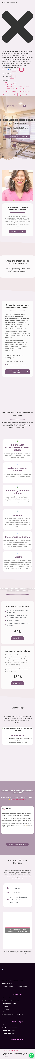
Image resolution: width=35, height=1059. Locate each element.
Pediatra (17, 557)
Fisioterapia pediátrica (17, 537)
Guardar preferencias (9, 95)
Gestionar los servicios (12, 85)
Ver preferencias (25, 91)
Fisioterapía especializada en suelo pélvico (17, 447)
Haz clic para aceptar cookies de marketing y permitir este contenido (17, 930)
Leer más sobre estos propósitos (15, 89)
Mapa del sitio (17, 1039)
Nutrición (18, 515)
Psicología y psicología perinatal (17, 491)
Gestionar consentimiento (11, 1050)
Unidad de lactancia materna (17, 469)
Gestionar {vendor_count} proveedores (17, 87)
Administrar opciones (11, 83)
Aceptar (5, 91)
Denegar (13, 91)
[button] (17, 27)
